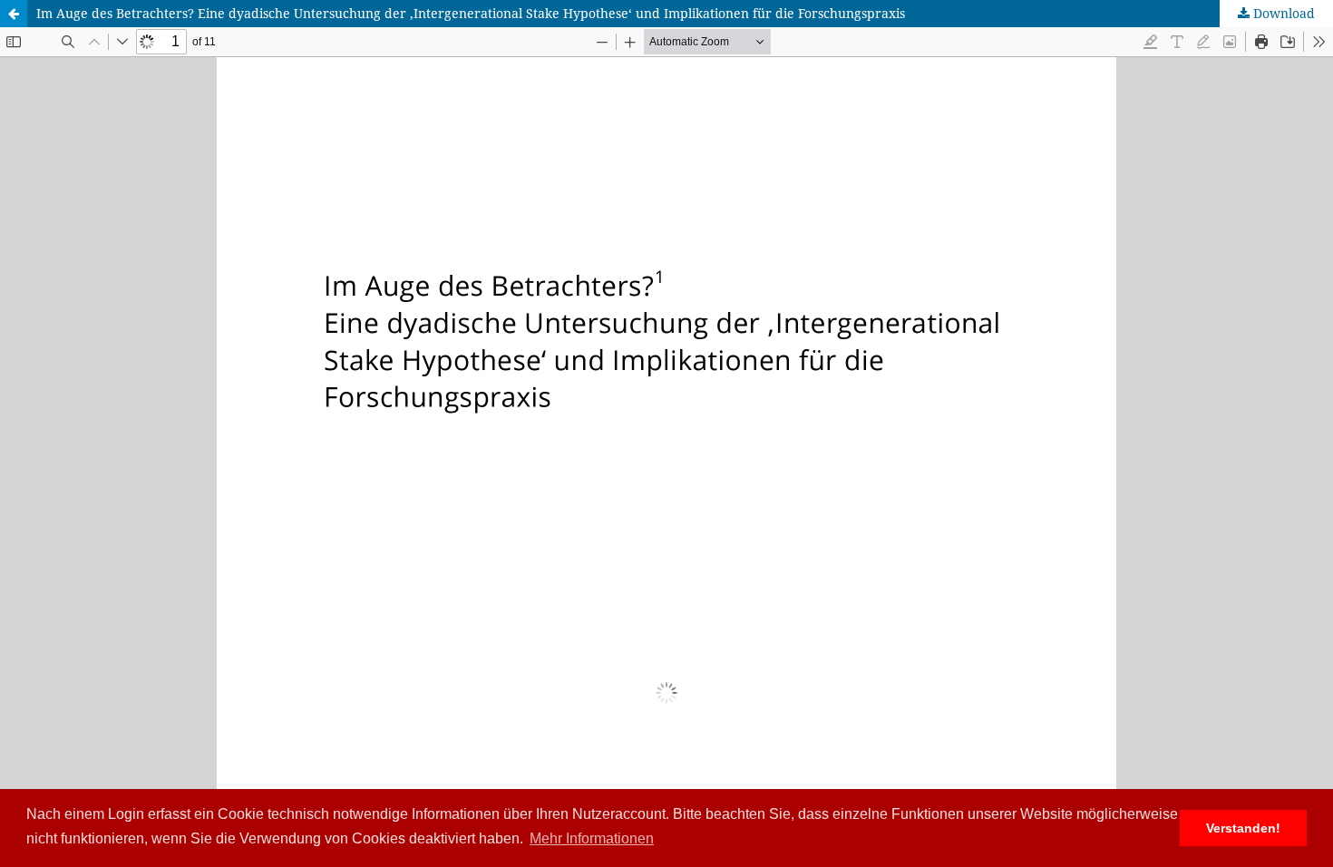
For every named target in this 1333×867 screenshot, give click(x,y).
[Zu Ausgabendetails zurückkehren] (13, 13)
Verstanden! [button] (1243, 828)
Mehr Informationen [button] (592, 838)
